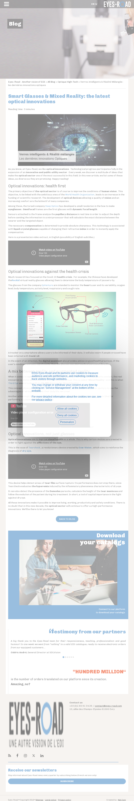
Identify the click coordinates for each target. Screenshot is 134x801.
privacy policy (44, 399)
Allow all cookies (67, 408)
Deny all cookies (67, 415)
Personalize (67, 422)
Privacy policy (67, 427)
